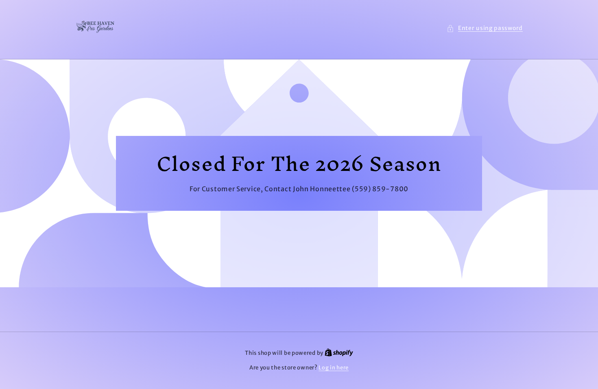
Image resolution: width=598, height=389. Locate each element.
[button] (485, 28)
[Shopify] (339, 353)
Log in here (334, 367)
